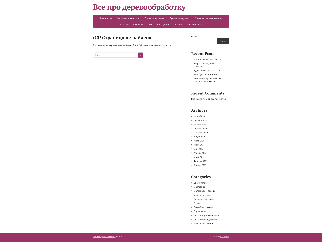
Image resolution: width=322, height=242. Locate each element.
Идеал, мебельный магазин (207, 70)
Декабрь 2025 (200, 120)
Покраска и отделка (154, 18)
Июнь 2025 (199, 144)
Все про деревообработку (139, 7)
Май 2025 (198, 149)
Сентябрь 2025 (201, 132)
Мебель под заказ (203, 195)
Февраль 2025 (201, 161)
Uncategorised (201, 182)
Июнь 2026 (199, 116)
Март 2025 (199, 157)
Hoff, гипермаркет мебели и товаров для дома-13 (208, 80)
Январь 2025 (200, 165)
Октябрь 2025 (200, 128)
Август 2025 (199, 136)
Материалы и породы (128, 18)
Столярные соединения (131, 24)
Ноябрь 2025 (200, 124)
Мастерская (106, 18)
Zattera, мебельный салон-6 (207, 59)
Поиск (194, 36)
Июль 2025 (199, 140)
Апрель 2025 (200, 153)
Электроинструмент (159, 24)
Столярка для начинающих (208, 18)
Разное (178, 24)
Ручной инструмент (179, 18)
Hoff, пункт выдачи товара (207, 74)
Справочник (193, 24)
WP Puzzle (224, 236)
